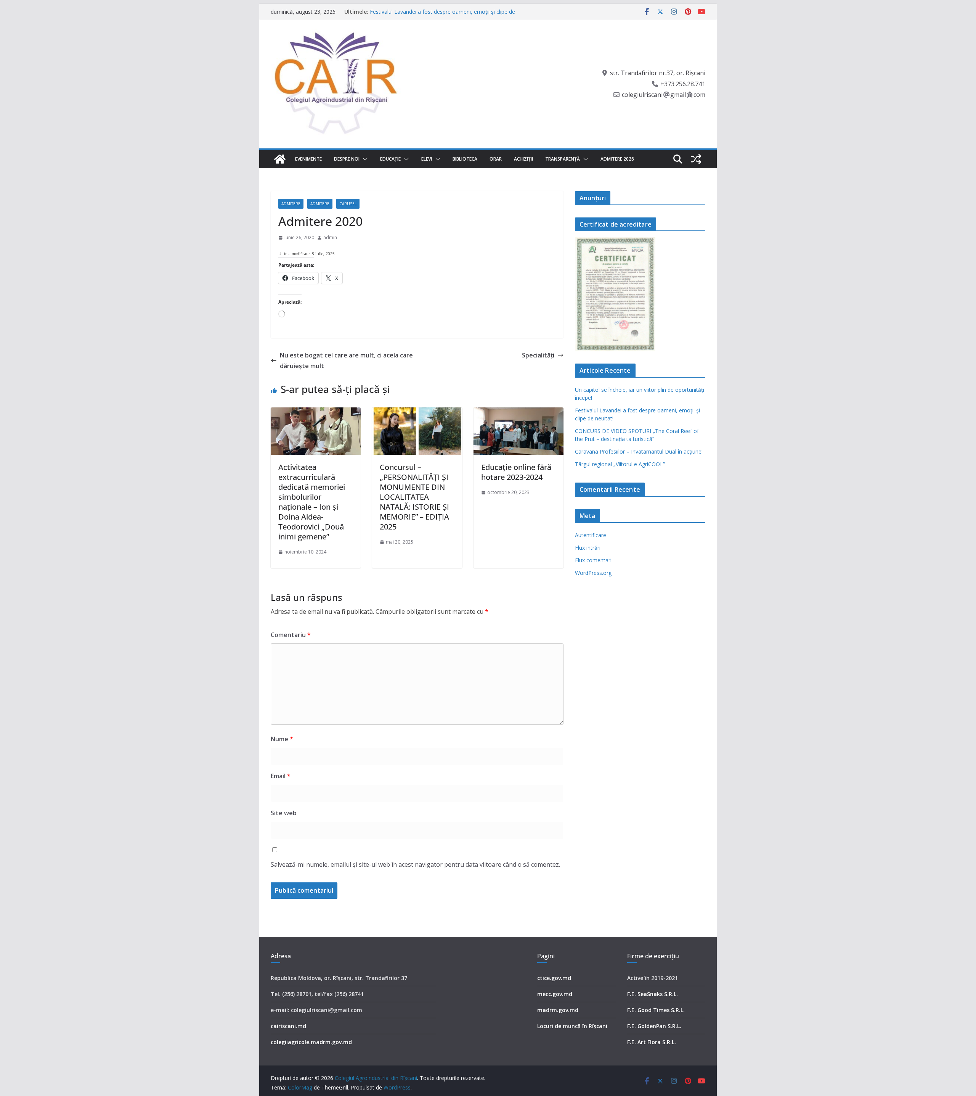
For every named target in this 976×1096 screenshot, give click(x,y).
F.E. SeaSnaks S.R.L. (652, 994)
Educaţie (390, 159)
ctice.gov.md (554, 978)
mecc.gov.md (554, 994)
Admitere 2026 (617, 159)
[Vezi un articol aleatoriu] (696, 159)
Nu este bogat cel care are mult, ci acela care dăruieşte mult (346, 360)
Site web (284, 813)
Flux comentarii (594, 560)
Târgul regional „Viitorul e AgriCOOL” (620, 464)
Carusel (347, 203)
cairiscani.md (288, 1026)
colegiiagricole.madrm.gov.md (311, 1042)
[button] (364, 159)
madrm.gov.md (557, 1010)
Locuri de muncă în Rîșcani (572, 1026)
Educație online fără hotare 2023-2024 (516, 472)
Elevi (426, 159)
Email (281, 776)
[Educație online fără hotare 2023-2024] (518, 413)
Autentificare (590, 535)
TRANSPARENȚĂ (562, 159)
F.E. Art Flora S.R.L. (651, 1042)
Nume (282, 739)
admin (330, 237)
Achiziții (523, 159)
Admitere (290, 203)
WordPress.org (593, 572)
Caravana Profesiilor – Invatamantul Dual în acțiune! (639, 451)
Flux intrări (587, 547)
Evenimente (308, 159)
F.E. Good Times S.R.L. (656, 1010)
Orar (496, 159)
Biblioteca (465, 159)
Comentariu (291, 635)
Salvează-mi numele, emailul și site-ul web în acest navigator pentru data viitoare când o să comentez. (415, 864)
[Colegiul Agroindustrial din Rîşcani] (280, 159)
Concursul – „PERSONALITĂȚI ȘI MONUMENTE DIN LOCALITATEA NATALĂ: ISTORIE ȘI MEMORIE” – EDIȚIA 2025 (414, 497)
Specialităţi (538, 355)
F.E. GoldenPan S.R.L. (654, 1026)
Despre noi (347, 159)
